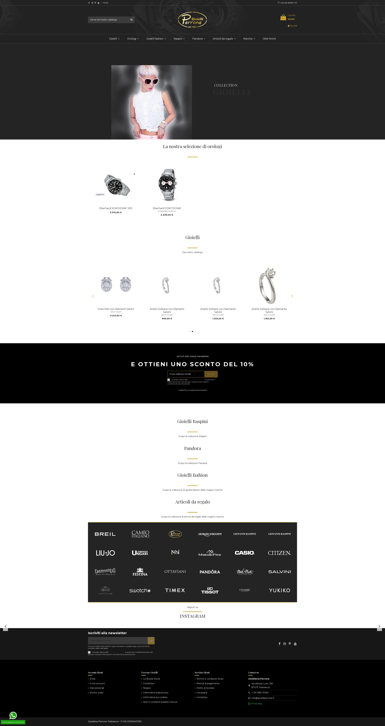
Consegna (202, 692)
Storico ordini (96, 692)
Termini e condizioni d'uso (210, 678)
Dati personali (97, 688)
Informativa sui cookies (155, 697)
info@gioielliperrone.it (262, 698)
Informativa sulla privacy (155, 692)
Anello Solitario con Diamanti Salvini (167, 310)
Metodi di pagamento (208, 683)
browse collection (228, 113)
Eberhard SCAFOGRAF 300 (115, 208)
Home (105, 3)
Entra (92, 678)
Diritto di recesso (205, 688)
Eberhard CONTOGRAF (167, 208)
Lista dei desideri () (288, 3)
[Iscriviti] (151, 640)
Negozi (147, 688)
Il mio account (97, 683)
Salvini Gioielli (116, 315)
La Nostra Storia (151, 678)
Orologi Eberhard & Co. (167, 211)
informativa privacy (196, 380)
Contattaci (148, 683)
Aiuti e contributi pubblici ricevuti (160, 702)
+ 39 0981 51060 (260, 692)
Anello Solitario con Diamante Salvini (116, 310)
